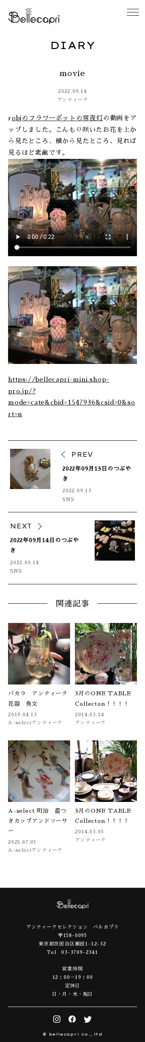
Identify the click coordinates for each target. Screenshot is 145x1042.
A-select (19, 722)
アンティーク (72, 99)
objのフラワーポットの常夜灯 (57, 118)
